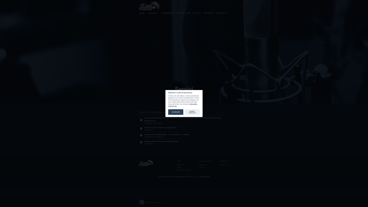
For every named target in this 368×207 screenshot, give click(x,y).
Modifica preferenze (192, 112)
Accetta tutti (176, 112)
